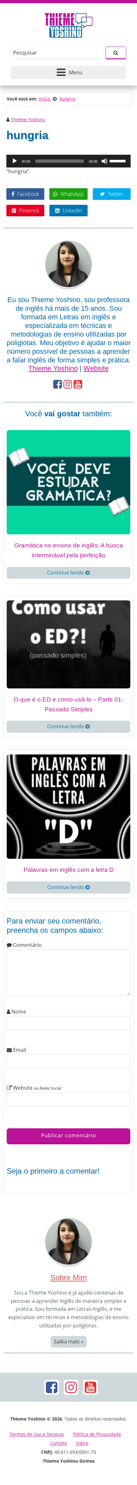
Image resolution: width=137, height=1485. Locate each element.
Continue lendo (66, 572)
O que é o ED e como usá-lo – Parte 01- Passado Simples (68, 704)
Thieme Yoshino (28, 119)
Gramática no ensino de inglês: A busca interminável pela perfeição (68, 550)
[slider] (118, 160)
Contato (58, 1443)
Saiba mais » (68, 1341)
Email (19, 1049)
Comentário (27, 944)
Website (96, 368)
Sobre (82, 1443)
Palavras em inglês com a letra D (69, 869)
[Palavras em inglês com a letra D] (68, 806)
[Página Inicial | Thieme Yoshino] (68, 23)
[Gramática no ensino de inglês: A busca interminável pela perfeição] (68, 481)
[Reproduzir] (14, 161)
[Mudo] (104, 161)
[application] (68, 161)
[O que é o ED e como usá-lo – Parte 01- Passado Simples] (68, 643)
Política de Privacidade (97, 1434)
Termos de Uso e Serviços (37, 1434)
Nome (18, 1011)
